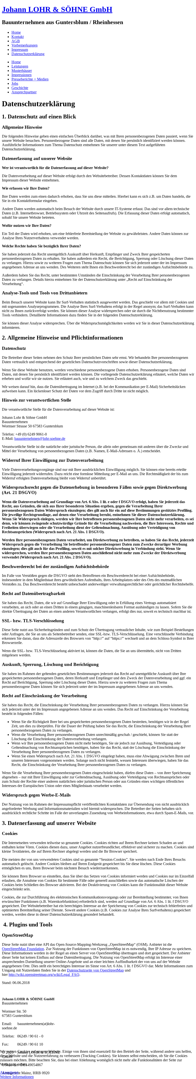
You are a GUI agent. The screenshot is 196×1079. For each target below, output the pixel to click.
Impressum (19, 50)
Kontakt (17, 37)
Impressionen (21, 75)
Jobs (14, 83)
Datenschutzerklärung (27, 54)
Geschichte (19, 88)
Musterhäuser (21, 71)
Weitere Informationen (17, 1077)
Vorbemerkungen (24, 45)
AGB (15, 41)
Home (16, 32)
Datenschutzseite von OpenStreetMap (95, 970)
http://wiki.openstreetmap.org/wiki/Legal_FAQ (44, 975)
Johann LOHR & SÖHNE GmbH (57, 9)
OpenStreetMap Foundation (23, 949)
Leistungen (19, 66)
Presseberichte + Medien (30, 79)
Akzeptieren (9, 1072)
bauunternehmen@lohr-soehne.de (39, 438)
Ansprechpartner (24, 92)
